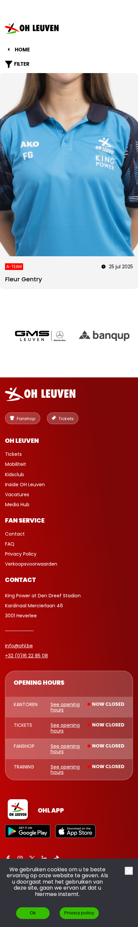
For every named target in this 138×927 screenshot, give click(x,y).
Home (22, 49)
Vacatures (17, 494)
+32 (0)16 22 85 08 (26, 655)
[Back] (8, 49)
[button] (122, 28)
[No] (129, 871)
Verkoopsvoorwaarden (31, 564)
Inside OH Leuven (25, 484)
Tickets (13, 454)
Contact (15, 534)
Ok (33, 913)
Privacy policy (79, 913)
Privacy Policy (21, 554)
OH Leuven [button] (22, 441)
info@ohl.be (19, 645)
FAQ (9, 544)
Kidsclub (14, 474)
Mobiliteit (15, 464)
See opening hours (65, 707)
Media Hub (17, 504)
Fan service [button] (25, 521)
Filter (21, 64)
